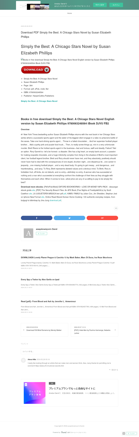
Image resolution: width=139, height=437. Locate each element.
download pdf (55, 200)
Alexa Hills (32, 359)
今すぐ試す (99, 4)
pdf (65, 193)
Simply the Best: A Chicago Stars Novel (39, 101)
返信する (115, 369)
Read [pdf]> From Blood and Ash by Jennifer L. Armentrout (48, 301)
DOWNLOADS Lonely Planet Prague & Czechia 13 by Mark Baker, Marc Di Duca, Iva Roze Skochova (66, 257)
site (33, 190)
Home (69, 13)
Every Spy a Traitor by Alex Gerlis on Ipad (40, 279)
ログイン (116, 5)
